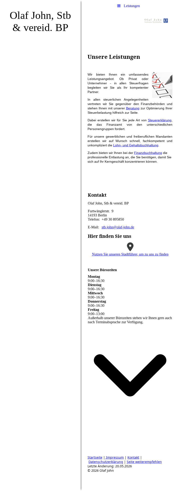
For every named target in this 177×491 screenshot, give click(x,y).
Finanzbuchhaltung (148, 153)
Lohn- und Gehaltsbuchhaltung (135, 145)
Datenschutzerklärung (105, 462)
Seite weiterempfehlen (144, 462)
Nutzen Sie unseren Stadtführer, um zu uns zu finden (130, 254)
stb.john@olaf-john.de (118, 227)
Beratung (132, 108)
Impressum (114, 457)
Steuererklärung (159, 120)
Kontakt (133, 457)
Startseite (95, 457)
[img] (40, 245)
